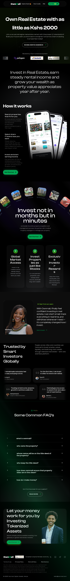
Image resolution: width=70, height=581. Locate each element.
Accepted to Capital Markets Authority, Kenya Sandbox (42, 556)
